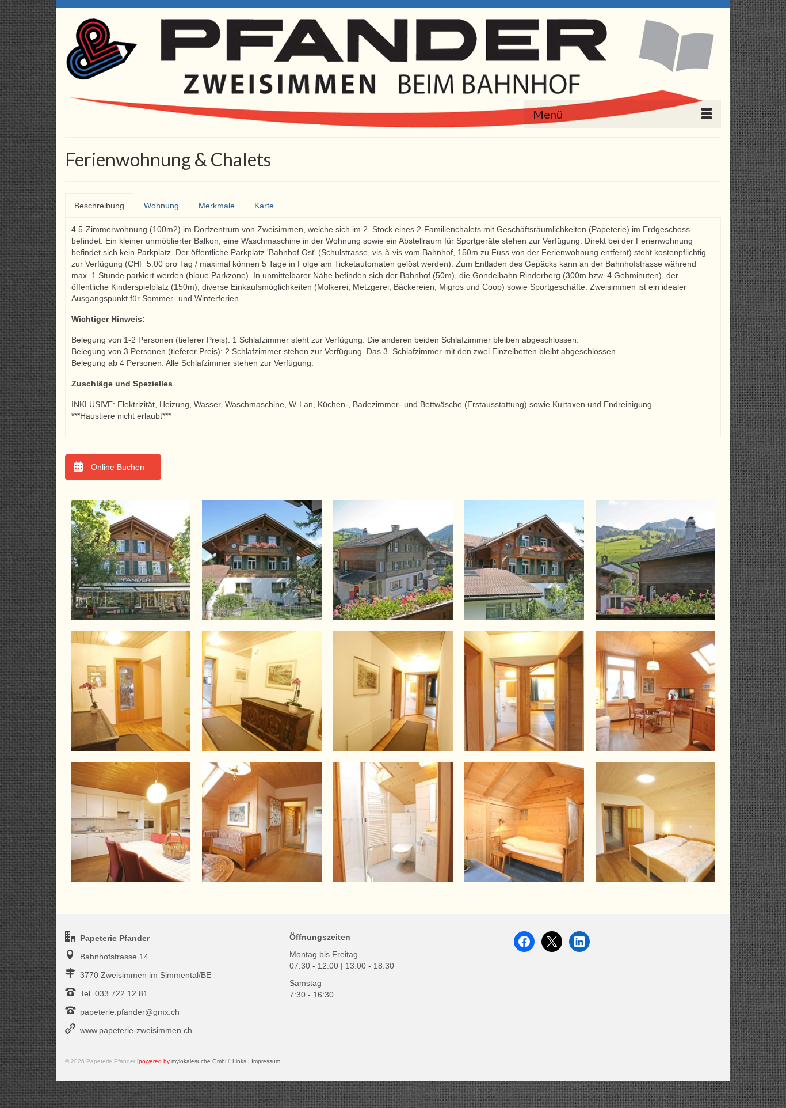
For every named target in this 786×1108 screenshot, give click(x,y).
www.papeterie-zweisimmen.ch (136, 1030)
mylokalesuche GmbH (200, 1061)
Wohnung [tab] (161, 205)
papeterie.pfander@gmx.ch (130, 1011)
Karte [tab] (264, 205)
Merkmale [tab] (217, 205)
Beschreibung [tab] (99, 205)
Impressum (265, 1061)
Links (239, 1061)
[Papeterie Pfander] (393, 69)
